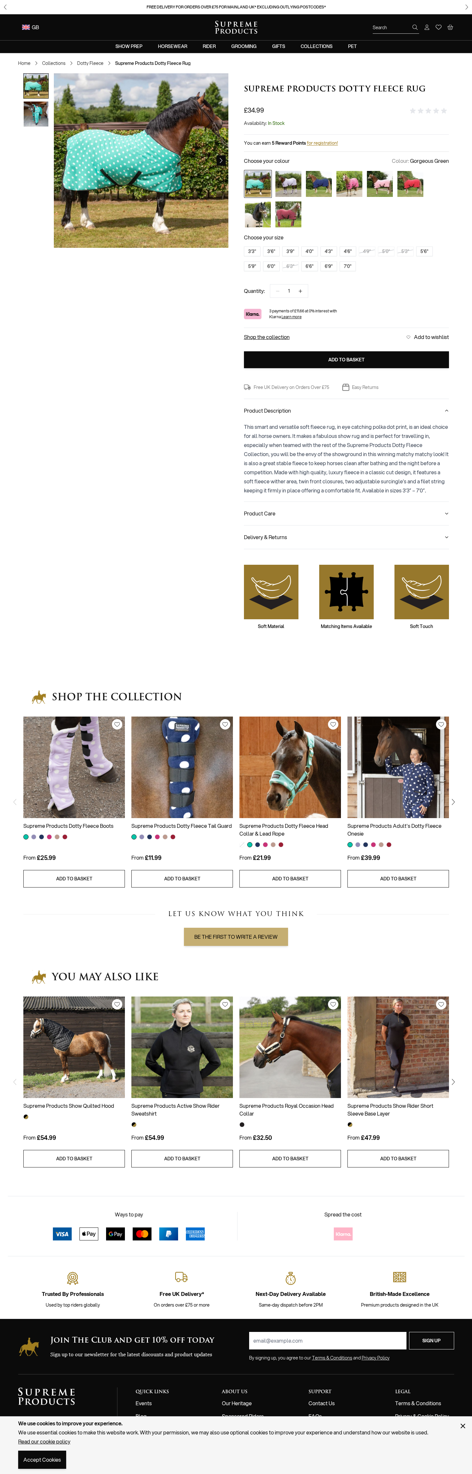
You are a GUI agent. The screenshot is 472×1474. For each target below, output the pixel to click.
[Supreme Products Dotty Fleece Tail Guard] (182, 767)
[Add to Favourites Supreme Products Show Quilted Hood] (117, 1004)
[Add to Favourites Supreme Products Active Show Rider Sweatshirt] (225, 1004)
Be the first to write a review (236, 936)
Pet (352, 46)
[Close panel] (463, 1426)
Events (144, 1403)
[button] (429, 111)
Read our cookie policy (44, 1441)
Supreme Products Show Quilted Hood (68, 1105)
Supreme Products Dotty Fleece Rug (152, 63)
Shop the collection (267, 337)
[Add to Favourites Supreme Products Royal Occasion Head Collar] (333, 1004)
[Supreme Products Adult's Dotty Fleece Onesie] (398, 767)
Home (24, 63)
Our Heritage (237, 1403)
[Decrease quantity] (277, 291)
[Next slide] (455, 802)
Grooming (244, 46)
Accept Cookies (42, 1459)
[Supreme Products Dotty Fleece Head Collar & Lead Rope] (290, 767)
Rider (209, 46)
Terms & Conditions (418, 1403)
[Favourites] (438, 27)
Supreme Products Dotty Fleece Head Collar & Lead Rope (283, 829)
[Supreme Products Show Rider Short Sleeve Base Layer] (398, 1047)
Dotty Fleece (90, 63)
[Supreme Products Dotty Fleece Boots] (74, 767)
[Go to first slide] (467, 7)
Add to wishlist (431, 337)
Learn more (292, 317)
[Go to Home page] (236, 27)
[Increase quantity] (300, 291)
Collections (317, 46)
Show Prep (128, 46)
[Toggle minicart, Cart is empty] (450, 27)
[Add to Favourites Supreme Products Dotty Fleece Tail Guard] (225, 724)
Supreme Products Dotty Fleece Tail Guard (181, 825)
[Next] (221, 160)
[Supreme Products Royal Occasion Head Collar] (290, 1047)
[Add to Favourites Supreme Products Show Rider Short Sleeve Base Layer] (441, 1004)
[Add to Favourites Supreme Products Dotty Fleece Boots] (117, 724)
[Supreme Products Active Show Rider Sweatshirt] (182, 1047)
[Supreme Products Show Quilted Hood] (74, 1047)
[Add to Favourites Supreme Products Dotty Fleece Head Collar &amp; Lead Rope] (333, 724)
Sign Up (431, 1340)
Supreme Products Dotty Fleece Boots (68, 825)
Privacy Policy (376, 1358)
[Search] (415, 27)
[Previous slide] (5, 7)
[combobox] (396, 27)
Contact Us (322, 1403)
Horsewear (172, 46)
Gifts (278, 46)
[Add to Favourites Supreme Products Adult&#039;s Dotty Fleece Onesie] (441, 724)
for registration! (322, 143)
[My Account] (427, 27)
